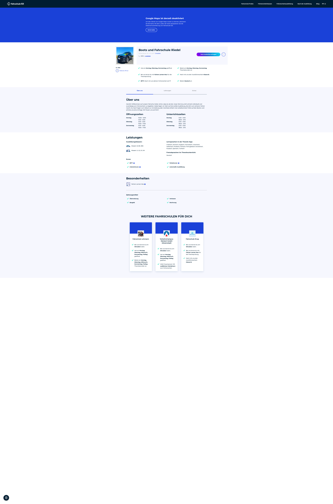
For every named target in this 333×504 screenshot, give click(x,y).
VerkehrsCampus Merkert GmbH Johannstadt (166, 241)
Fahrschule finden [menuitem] (247, 4)
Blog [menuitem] (317, 4)
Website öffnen (123, 70)
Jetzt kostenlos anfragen (208, 54)
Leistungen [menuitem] (167, 90)
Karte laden (151, 30)
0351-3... (146, 56)
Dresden (158, 53)
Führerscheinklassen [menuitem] (265, 4)
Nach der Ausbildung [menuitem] (305, 4)
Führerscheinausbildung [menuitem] (285, 4)
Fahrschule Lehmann (141, 239)
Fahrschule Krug (192, 239)
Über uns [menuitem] (140, 90)
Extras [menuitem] (194, 90)
